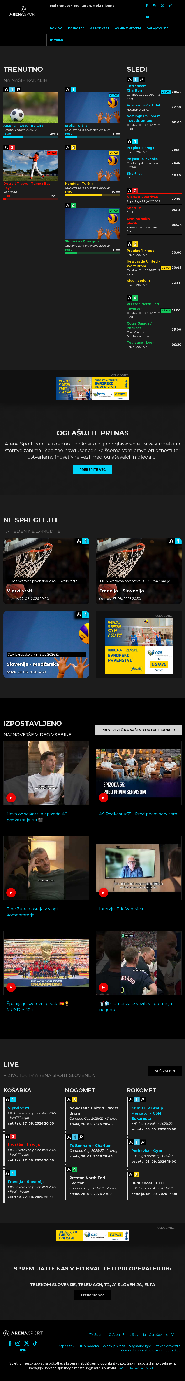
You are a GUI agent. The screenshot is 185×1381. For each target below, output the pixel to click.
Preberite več (92, 1295)
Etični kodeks (88, 1346)
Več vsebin (165, 1071)
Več (121, 1368)
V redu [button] (150, 1368)
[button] (57, 40)
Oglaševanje (158, 1335)
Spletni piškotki (113, 1346)
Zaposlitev (66, 1346)
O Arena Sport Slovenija (127, 1335)
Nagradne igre (140, 1346)
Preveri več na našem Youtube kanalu (138, 730)
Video (175, 1335)
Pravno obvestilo (167, 1346)
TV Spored (97, 1335)
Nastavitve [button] (136, 1368)
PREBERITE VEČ (92, 470)
